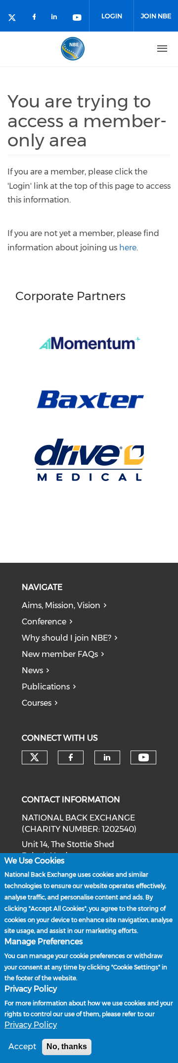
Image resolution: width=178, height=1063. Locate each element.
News (32, 670)
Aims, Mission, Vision (61, 605)
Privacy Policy (30, 1024)
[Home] (72, 49)
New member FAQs (60, 654)
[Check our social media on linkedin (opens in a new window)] (56, 18)
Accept (22, 1046)
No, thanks (66, 1046)
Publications (46, 686)
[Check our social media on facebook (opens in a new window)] (36, 18)
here (127, 247)
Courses (36, 703)
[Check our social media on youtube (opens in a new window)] (77, 18)
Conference (44, 621)
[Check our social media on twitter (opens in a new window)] (15, 18)
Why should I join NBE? (66, 638)
